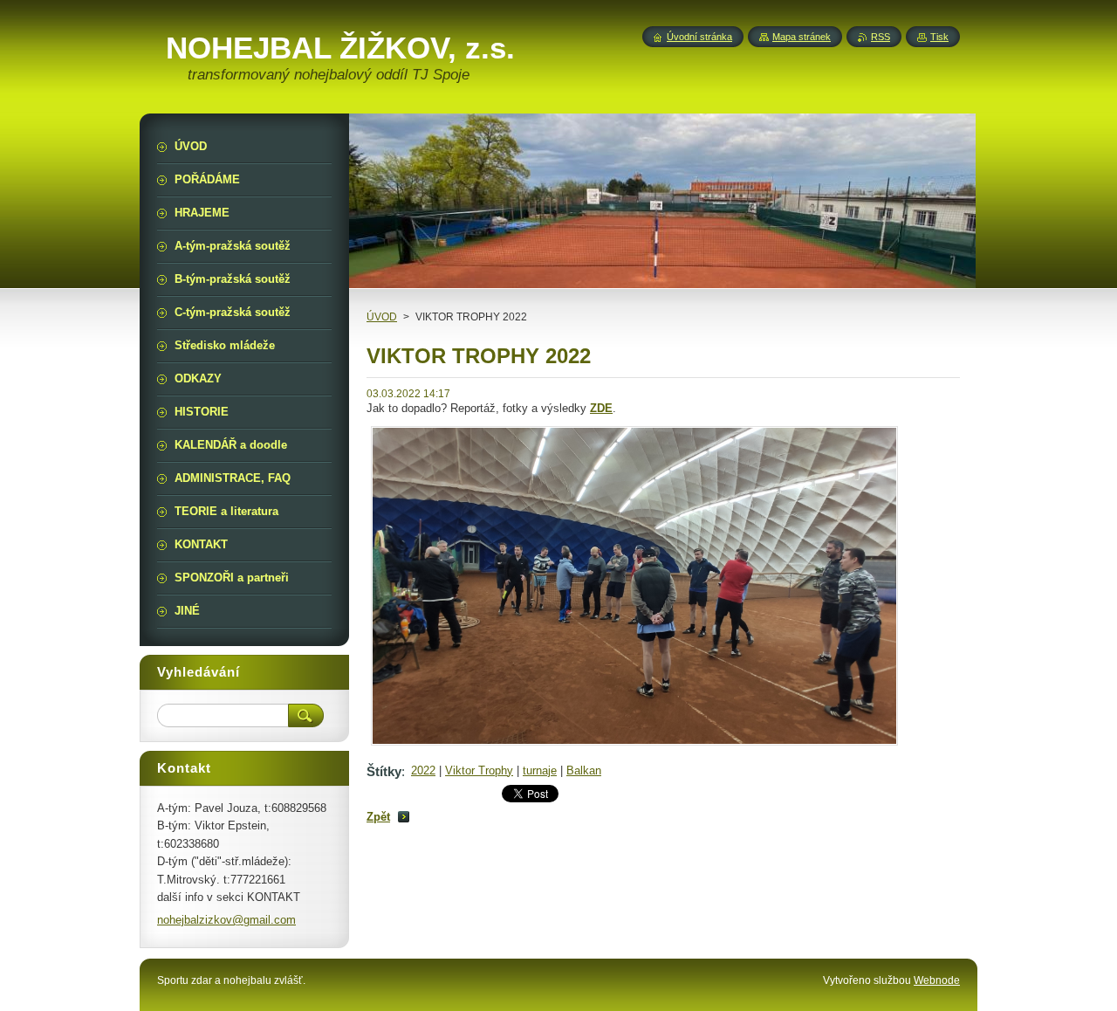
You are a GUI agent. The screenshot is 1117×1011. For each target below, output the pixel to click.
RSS (880, 36)
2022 (423, 770)
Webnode (937, 980)
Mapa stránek (801, 36)
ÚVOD (382, 317)
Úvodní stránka (699, 36)
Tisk (939, 36)
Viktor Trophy (479, 770)
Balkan (583, 770)
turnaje (540, 770)
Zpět (378, 816)
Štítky (384, 771)
